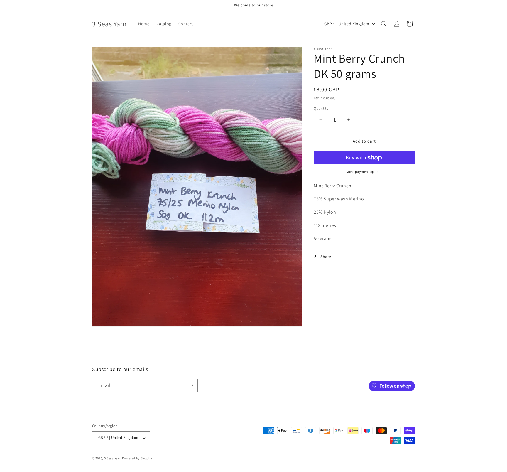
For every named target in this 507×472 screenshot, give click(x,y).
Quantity (321, 108)
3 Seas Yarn (112, 458)
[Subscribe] (191, 385)
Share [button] (325, 256)
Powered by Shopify (137, 458)
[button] (383, 23)
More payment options (364, 171)
